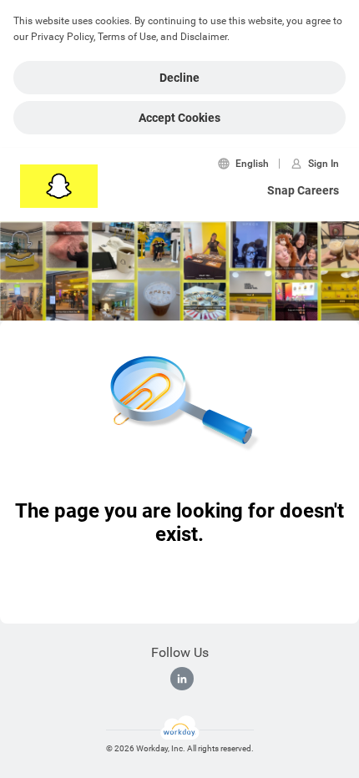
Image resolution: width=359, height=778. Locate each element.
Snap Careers (303, 190)
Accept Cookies (179, 117)
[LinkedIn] (182, 678)
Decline (179, 77)
